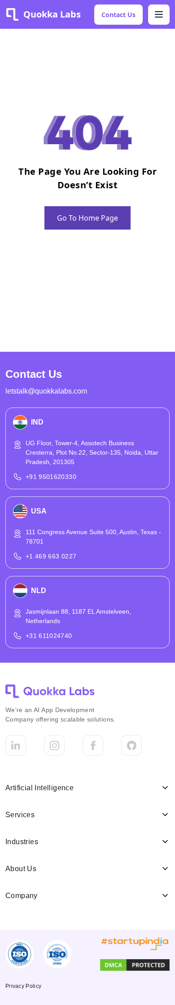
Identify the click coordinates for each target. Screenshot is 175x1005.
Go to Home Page (87, 218)
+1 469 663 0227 (51, 556)
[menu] (159, 14)
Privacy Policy (23, 986)
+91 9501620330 (51, 476)
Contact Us (118, 14)
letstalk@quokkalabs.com (46, 391)
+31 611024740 (49, 635)
